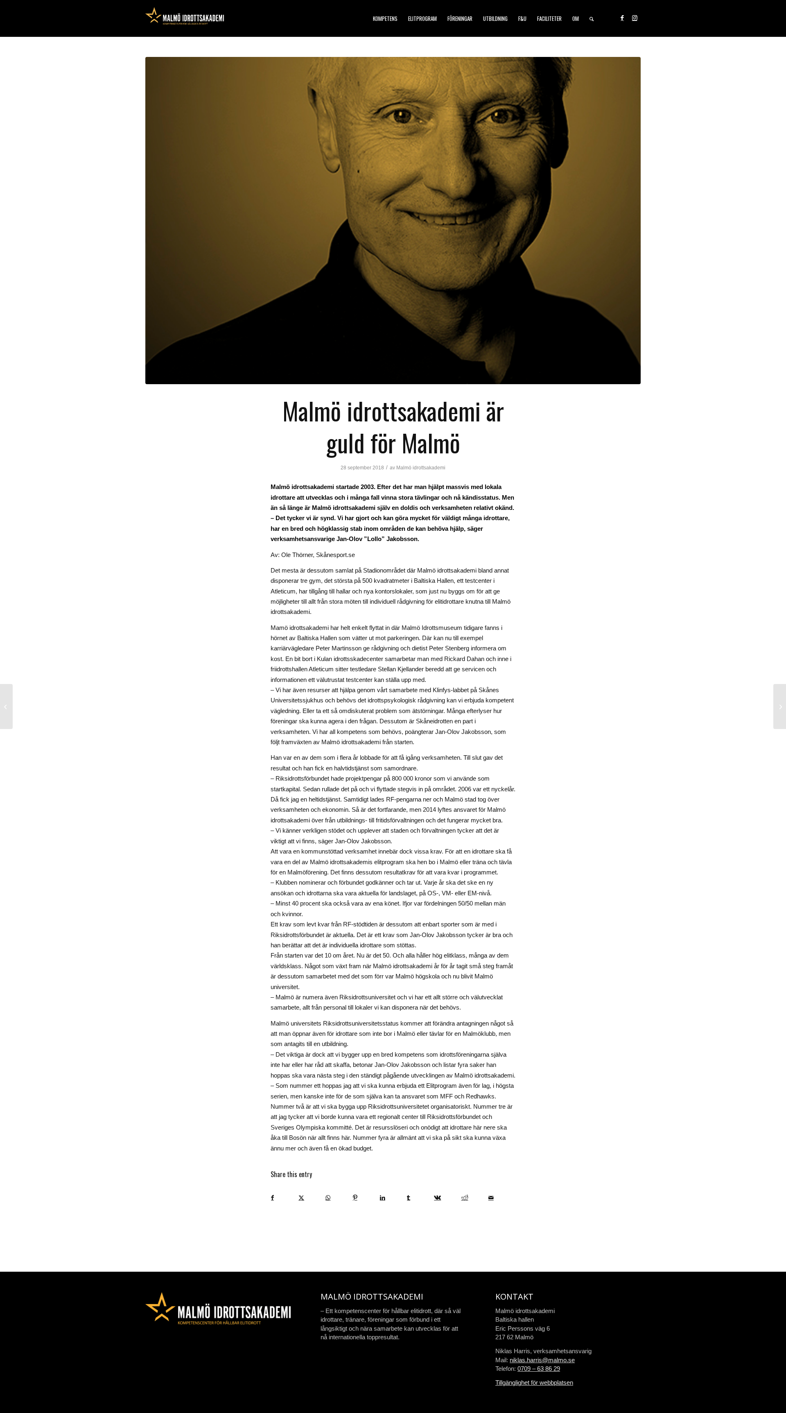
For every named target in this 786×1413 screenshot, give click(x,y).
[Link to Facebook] (622, 18)
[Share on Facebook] (284, 1198)
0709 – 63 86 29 (538, 1368)
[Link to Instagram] (634, 18)
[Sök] (591, 18)
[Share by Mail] (501, 1198)
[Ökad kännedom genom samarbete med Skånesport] (6, 706)
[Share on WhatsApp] (338, 1198)
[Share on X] (311, 1198)
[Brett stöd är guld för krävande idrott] (779, 706)
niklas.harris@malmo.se (542, 1359)
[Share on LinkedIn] (393, 1198)
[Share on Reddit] (474, 1198)
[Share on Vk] (447, 1198)
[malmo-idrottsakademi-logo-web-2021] (184, 18)
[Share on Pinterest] (366, 1198)
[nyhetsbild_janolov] (393, 220)
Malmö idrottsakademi (420, 468)
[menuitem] (385, 18)
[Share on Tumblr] (420, 1198)
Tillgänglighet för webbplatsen (534, 1382)
